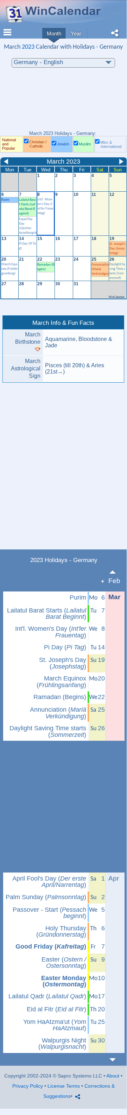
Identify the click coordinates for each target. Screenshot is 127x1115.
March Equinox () (9, 268)
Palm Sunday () (46, 897)
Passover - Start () (49, 913)
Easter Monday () (63, 981)
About (112, 1076)
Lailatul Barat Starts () (46, 613)
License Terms (63, 1086)
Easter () (64, 962)
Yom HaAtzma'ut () (54, 1025)
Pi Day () (65, 647)
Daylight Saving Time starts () (47, 731)
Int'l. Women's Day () (50, 631)
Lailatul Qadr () (47, 996)
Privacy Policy (27, 1086)
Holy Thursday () (61, 931)
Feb (114, 580)
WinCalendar (117, 297)
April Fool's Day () (49, 881)
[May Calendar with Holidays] (116, 1059)
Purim (5, 200)
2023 (28, 47)
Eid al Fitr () (56, 1009)
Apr (113, 878)
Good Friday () (50, 946)
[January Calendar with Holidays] (116, 572)
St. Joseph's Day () (117, 248)
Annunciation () (58, 712)
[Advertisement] (63, 102)
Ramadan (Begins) (59, 697)
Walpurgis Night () (62, 1043)
